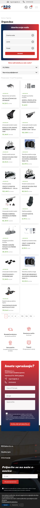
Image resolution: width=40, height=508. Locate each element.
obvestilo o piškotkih (25, 490)
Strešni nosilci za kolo (8, 154)
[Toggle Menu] (36, 7)
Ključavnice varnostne (9, 96)
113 (22, 316)
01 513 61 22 (29, 2)
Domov (3, 18)
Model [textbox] (8, 48)
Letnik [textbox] (8, 42)
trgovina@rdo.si (15, 2)
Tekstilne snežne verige (29, 154)
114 (26, 316)
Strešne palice (6, 184)
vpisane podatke (17, 415)
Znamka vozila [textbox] (10, 35)
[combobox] (20, 35)
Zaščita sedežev (27, 211)
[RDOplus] (5, 7)
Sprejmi (6, 505)
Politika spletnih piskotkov (9, 502)
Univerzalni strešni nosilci (9, 125)
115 (31, 316)
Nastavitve (15, 505)
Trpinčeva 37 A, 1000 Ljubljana (14, 375)
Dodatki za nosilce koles (29, 240)
